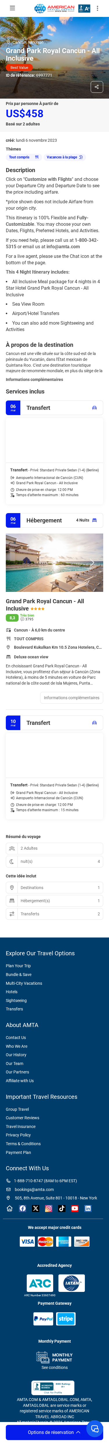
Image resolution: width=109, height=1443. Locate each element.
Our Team (14, 1063)
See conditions (55, 1367)
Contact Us (16, 1037)
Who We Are (16, 1046)
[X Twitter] (35, 1208)
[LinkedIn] (88, 1208)
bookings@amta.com (34, 1189)
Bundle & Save (18, 974)
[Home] (9, 1208)
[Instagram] (48, 1208)
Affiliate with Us (20, 1080)
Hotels (11, 991)
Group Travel (17, 1109)
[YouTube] (74, 1208)
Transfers (14, 1009)
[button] (97, 8)
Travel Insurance (20, 1126)
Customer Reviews (22, 1117)
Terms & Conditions (23, 1143)
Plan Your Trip (18, 965)
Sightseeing (16, 1000)
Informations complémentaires (34, 379)
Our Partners (17, 1072)
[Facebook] (22, 1208)
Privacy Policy (18, 1135)
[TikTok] (61, 1208)
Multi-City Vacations (24, 983)
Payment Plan (18, 1152)
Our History (16, 1054)
